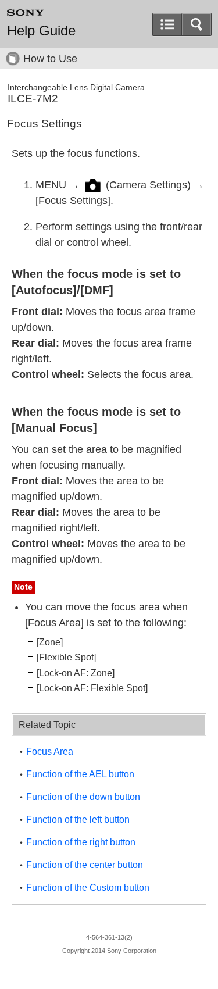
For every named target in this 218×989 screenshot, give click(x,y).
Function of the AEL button (80, 774)
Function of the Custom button (87, 887)
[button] (196, 24)
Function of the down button (83, 797)
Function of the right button (80, 842)
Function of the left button (78, 819)
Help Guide (41, 31)
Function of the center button (84, 865)
